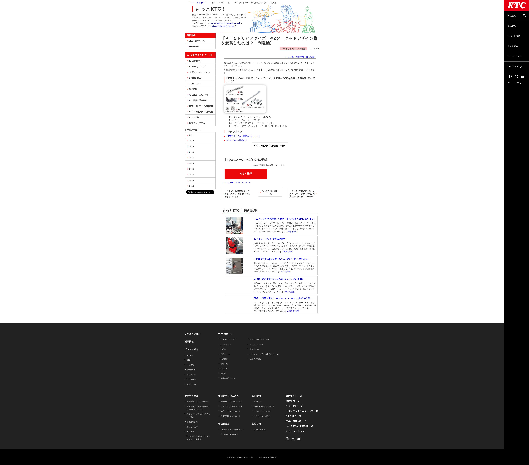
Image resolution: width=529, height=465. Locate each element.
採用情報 (290, 401)
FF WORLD (192, 379)
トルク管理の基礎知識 (297, 426)
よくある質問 (192, 427)
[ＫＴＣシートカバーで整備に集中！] (234, 252)
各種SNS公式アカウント (264, 406)
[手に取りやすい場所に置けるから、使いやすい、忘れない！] (234, 272)
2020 (191, 141)
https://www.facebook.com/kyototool (225, 23)
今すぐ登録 (246, 173)
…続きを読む (291, 231)
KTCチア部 (194, 117)
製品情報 (512, 26)
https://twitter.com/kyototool (223, 26)
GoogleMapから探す (229, 434)
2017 (191, 158)
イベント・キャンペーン (199, 72)
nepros (190, 355)
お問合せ (256, 395)
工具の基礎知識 (294, 421)
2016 (191, 163)
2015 (191, 169)
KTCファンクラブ (295, 431)
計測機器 (224, 359)
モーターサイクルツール (260, 340)
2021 (191, 135)
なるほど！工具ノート (199, 95)
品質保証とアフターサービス (198, 402)
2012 (191, 186)
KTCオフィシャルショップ (300, 411)
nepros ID (191, 370)
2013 (191, 180)
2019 (191, 146)
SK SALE (291, 416)
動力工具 (224, 369)
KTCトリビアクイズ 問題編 (201, 106)
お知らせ (256, 423)
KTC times (292, 406)
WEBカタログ (225, 333)
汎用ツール (225, 354)
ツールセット (226, 344)
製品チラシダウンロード (231, 411)
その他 (223, 373)
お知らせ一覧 (259, 430)
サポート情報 (514, 36)
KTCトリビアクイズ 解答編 (201, 112)
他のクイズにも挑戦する (236, 140)
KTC (189, 360)
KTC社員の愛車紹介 (198, 100)
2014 (191, 175)
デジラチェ (191, 375)
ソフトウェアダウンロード (231, 406)
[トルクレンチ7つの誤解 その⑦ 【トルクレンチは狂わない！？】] (234, 232)
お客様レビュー (196, 78)
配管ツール (254, 349)
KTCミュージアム (197, 123)
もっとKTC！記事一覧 (271, 192)
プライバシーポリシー (263, 416)
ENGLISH (514, 82)
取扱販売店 (513, 46)
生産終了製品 (255, 359)
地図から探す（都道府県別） (232, 430)
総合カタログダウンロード (231, 402)
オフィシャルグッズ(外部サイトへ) (264, 354)
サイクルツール (256, 344)
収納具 (223, 349)
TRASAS (190, 365)
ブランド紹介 (191, 349)
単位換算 (190, 431)
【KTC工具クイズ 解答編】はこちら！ (243, 136)
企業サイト (291, 395)
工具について (195, 83)
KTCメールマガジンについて (238, 182)
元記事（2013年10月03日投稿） (302, 57)
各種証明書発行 (193, 422)
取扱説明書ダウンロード (231, 416)
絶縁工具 (224, 364)
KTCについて (514, 66)
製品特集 (193, 89)
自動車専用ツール (228, 378)
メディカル (191, 384)
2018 (191, 152)
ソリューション (515, 56)
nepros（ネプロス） (198, 66)
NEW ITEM (194, 46)
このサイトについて (262, 411)
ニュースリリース (197, 41)
